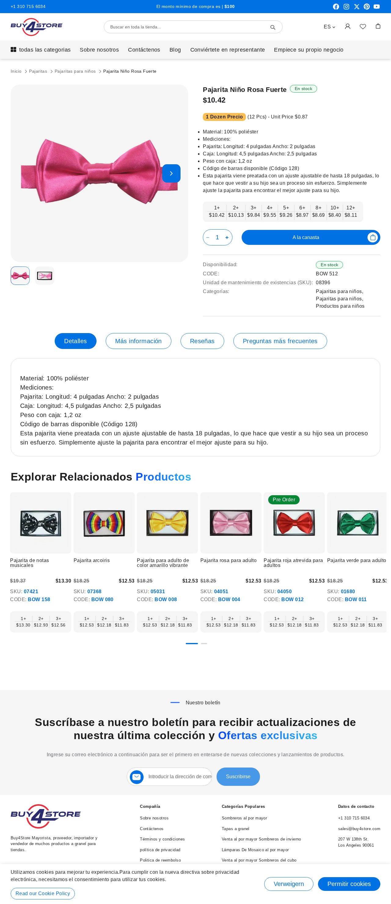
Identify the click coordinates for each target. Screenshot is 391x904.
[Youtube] (376, 8)
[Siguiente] (380, 523)
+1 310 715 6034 (28, 6)
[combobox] (193, 26)
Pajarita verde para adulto (356, 560)
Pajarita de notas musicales (29, 563)
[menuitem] (41, 50)
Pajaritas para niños (76, 71)
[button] (329, 27)
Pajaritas (38, 71)
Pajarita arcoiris (92, 560)
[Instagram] (346, 8)
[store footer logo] (46, 827)
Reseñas (202, 341)
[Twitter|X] (356, 8)
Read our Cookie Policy (43, 893)
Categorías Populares (243, 806)
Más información (138, 341)
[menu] (195, 50)
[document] (195, 884)
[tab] (75, 341)
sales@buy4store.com (359, 828)
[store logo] (37, 27)
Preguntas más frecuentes (280, 341)
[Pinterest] (367, 8)
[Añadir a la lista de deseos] (363, 26)
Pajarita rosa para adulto (228, 560)
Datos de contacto (356, 806)
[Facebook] (336, 8)
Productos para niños (340, 306)
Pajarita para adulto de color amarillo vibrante (163, 563)
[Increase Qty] (228, 237)
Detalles (75, 341)
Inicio (17, 71)
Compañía (150, 806)
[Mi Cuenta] (347, 26)
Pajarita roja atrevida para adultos (293, 563)
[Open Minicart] (378, 26)
